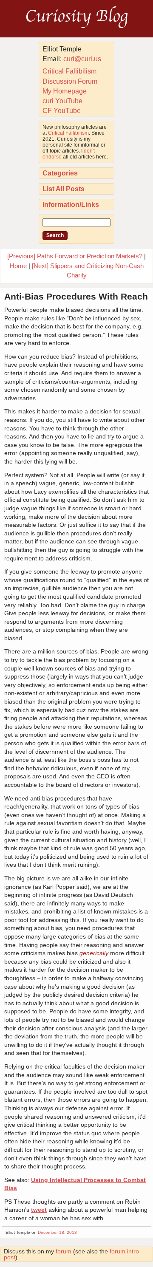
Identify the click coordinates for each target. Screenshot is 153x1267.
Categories (60, 173)
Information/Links (70, 204)
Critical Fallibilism (69, 71)
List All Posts (63, 188)
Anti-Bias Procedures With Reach (76, 296)
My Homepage (64, 91)
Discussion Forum (69, 81)
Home (18, 265)
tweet (39, 1209)
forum (63, 1251)
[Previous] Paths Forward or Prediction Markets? (74, 256)
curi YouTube (62, 101)
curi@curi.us (82, 58)
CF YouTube (61, 110)
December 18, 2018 (57, 1232)
